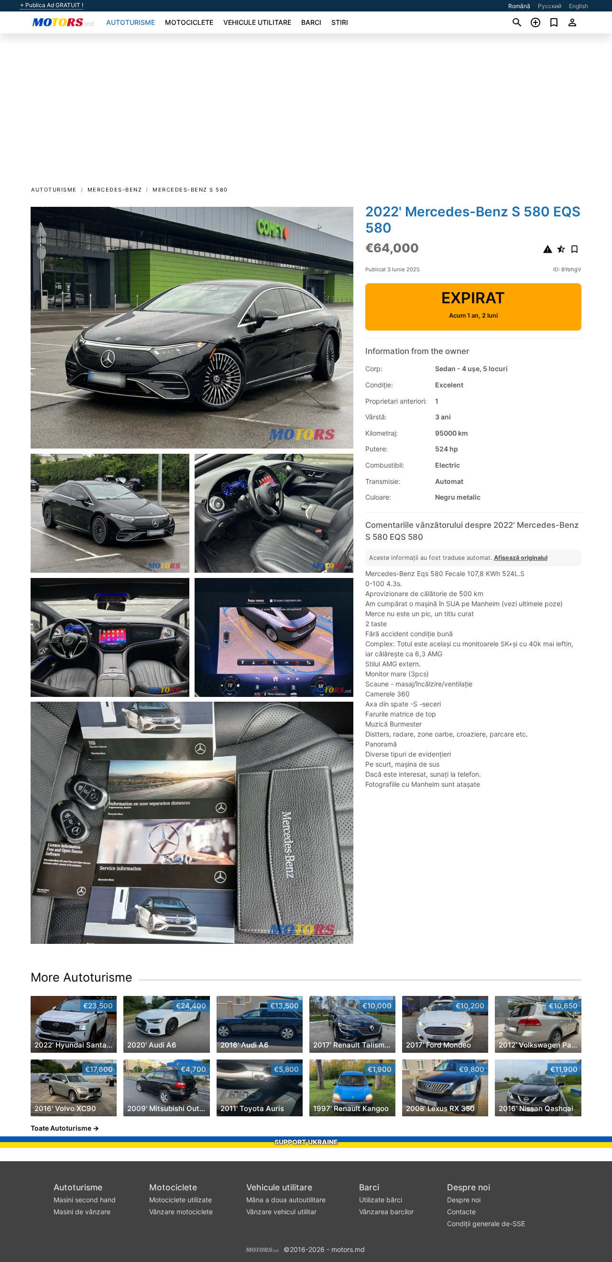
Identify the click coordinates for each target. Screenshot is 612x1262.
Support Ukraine (306, 1142)
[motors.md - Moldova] (262, 1249)
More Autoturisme (81, 977)
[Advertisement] (306, 113)
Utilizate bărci (380, 1200)
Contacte (461, 1212)
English (578, 6)
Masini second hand (85, 1200)
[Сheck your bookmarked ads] (554, 22)
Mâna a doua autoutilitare (286, 1200)
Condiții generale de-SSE (486, 1223)
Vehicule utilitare (257, 22)
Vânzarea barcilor (386, 1212)
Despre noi (468, 1187)
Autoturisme (130, 22)
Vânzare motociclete (181, 1212)
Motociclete (189, 22)
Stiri (339, 22)
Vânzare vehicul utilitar (281, 1212)
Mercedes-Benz (114, 189)
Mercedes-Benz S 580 (190, 189)
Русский (549, 6)
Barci (311, 22)
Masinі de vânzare (82, 1212)
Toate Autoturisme (61, 1128)
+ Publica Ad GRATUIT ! (51, 5)
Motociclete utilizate (180, 1200)
